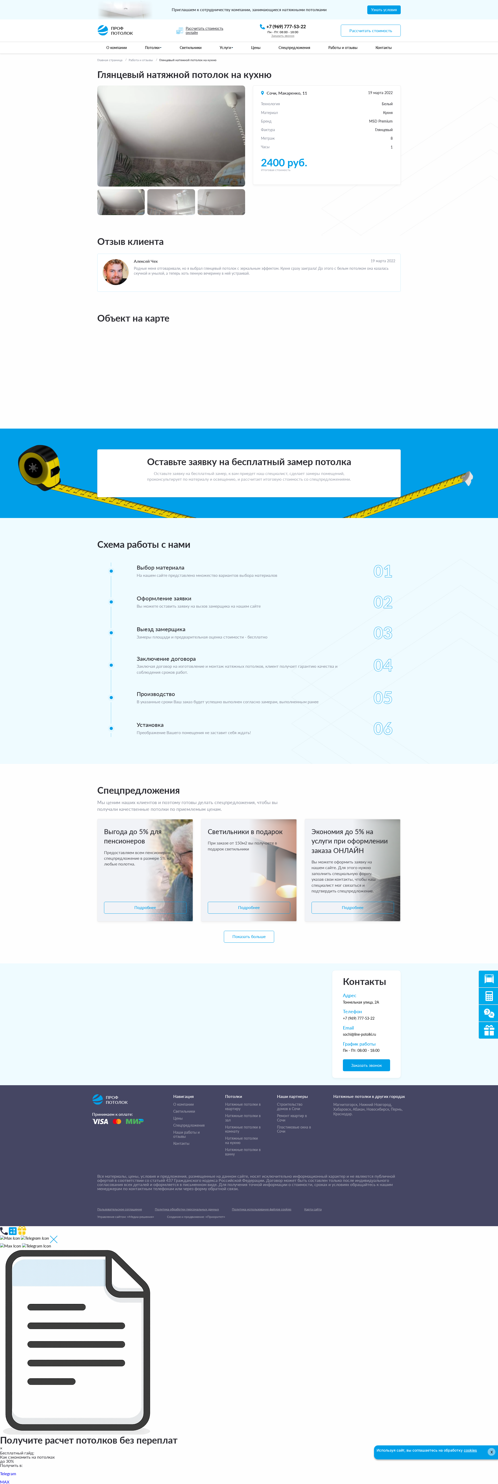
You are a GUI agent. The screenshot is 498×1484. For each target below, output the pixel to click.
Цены (178, 1118)
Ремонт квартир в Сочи (292, 1118)
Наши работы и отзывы (186, 1134)
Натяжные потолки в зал (243, 1118)
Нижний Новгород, (375, 1104)
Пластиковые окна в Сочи (294, 1129)
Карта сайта (313, 1209)
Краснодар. (342, 1114)
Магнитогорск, (345, 1104)
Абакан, (359, 1109)
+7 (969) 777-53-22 (359, 1018)
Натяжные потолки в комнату (243, 1129)
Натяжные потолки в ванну (243, 1152)
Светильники (184, 1111)
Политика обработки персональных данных (187, 1209)
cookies (470, 1450)
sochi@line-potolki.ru (359, 1034)
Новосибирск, (378, 1109)
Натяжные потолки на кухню (241, 1140)
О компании (183, 1104)
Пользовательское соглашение (119, 1209)
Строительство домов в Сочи (289, 1106)
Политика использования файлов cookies (261, 1209)
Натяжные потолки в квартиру (243, 1106)
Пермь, (397, 1109)
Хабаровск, (342, 1109)
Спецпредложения (189, 1125)
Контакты (181, 1143)
